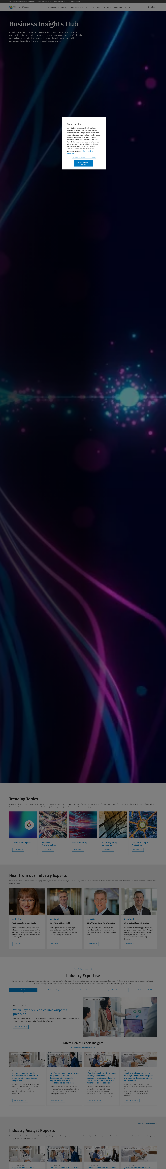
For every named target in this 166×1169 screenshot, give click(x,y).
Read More (17, 944)
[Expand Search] (148, 7)
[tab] (23, 990)
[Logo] (21, 7)
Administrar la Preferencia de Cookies (84, 158)
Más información (20, 1026)
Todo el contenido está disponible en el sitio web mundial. (65, 1)
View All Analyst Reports (146, 1124)
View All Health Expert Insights (82, 1047)
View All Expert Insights (82, 969)
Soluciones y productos (57, 7)
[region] (84, 143)
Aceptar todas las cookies (83, 163)
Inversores (118, 7)
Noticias (89, 7)
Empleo (128, 7)
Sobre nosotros (103, 7)
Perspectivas (76, 7)
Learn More (17, 849)
